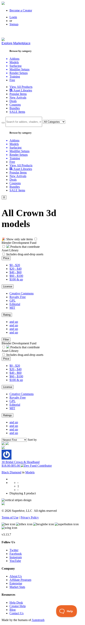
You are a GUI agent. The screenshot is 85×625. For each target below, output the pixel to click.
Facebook (15, 553)
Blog (12, 609)
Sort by (32, 439)
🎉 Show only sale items (17, 239)
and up (13, 321)
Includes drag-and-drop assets (24, 254)
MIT (12, 307)
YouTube (15, 560)
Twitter (13, 550)
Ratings (7, 415)
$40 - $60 (15, 272)
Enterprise (15, 583)
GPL (12, 300)
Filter (6, 339)
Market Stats (17, 587)
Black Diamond (11, 472)
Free (12, 80)
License (7, 286)
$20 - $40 (15, 268)
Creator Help (17, 606)
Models (30, 472)
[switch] (35, 239)
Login (13, 17)
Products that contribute (24, 246)
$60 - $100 (16, 275)
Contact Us (16, 613)
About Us (15, 576)
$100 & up (16, 279)
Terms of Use (10, 517)
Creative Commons (21, 293)
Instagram (15, 557)
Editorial (14, 304)
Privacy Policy (30, 517)
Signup (13, 24)
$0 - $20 (14, 265)
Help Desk (16, 602)
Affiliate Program (20, 579)
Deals (13, 101)
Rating (6, 314)
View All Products (20, 86)
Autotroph (38, 620)
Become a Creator (20, 10)
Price (6, 258)
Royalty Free (17, 297)
